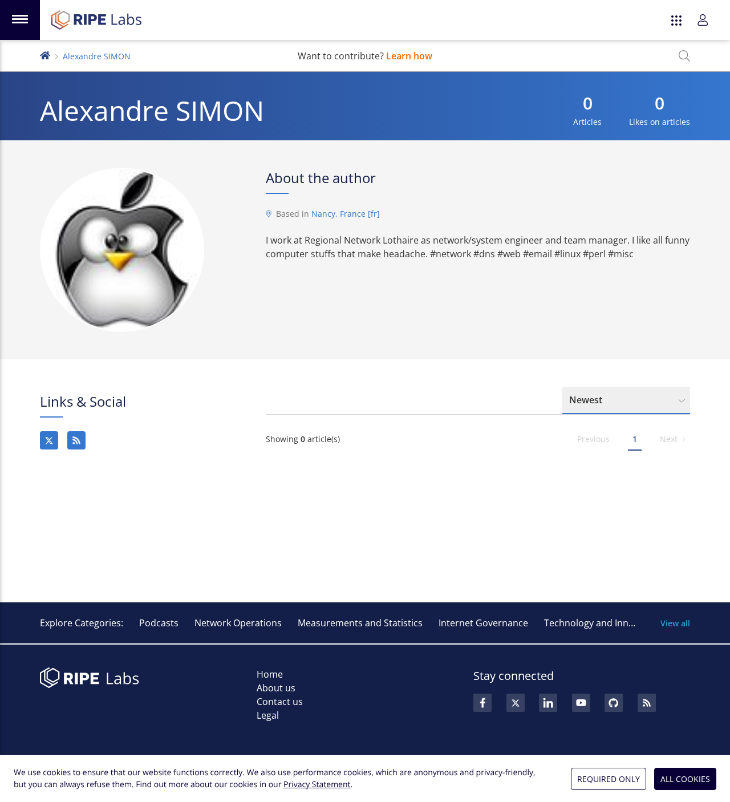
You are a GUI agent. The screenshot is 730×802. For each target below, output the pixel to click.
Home (270, 674)
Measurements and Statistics (360, 623)
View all (675, 623)
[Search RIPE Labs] (684, 56)
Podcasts (159, 623)
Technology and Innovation (602, 623)
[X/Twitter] (49, 440)
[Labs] (45, 54)
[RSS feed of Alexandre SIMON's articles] (76, 440)
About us (276, 688)
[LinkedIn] (548, 703)
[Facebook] (482, 703)
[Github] (614, 703)
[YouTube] (581, 703)
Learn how (409, 56)
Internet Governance (483, 623)
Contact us (280, 701)
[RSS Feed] (647, 703)
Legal (268, 715)
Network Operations (238, 623)
